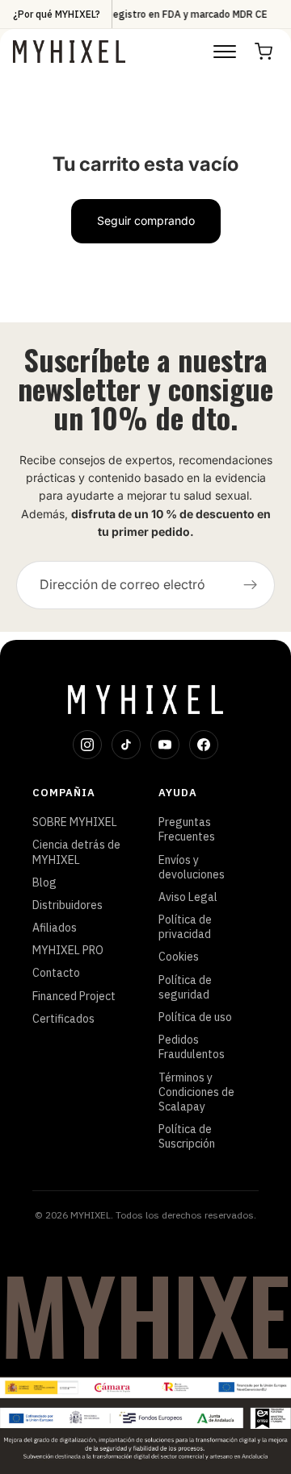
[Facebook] (203, 744)
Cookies (178, 956)
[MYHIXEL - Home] (69, 51)
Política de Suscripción (186, 1136)
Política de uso (195, 1017)
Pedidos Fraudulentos (191, 1046)
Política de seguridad (185, 987)
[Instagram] (87, 744)
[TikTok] (126, 744)
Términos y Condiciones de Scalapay (196, 1092)
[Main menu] (224, 51)
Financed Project (74, 996)
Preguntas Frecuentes (186, 829)
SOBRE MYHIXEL (74, 822)
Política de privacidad (185, 926)
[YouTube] (164, 744)
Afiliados (54, 927)
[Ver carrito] (263, 51)
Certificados (63, 1018)
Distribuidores (67, 905)
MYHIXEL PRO (67, 950)
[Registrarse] (251, 585)
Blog (44, 882)
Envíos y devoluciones (191, 867)
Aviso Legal (187, 897)
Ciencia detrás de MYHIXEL (76, 851)
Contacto (56, 972)
